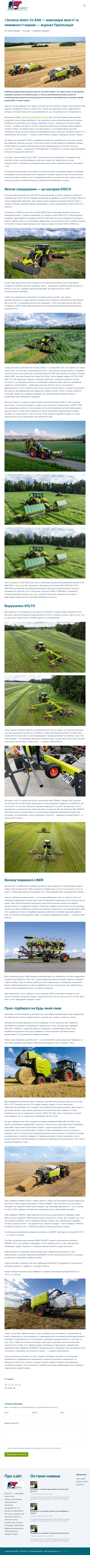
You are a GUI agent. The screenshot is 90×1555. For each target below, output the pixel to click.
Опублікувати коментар (16, 1454)
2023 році (19, 585)
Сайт (62, 1413)
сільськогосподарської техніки (35, 117)
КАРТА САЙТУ (82, 1482)
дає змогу (33, 594)
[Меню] (85, 5)
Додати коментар (12, 1423)
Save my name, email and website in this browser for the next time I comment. (34, 1448)
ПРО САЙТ (81, 1479)
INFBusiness (64, 1551)
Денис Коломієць (37, 1536)
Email (35, 1413)
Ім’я (6, 1413)
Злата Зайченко (37, 1494)
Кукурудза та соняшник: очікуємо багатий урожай (49, 1533)
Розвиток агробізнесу (41, 31)
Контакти (80, 1484)
